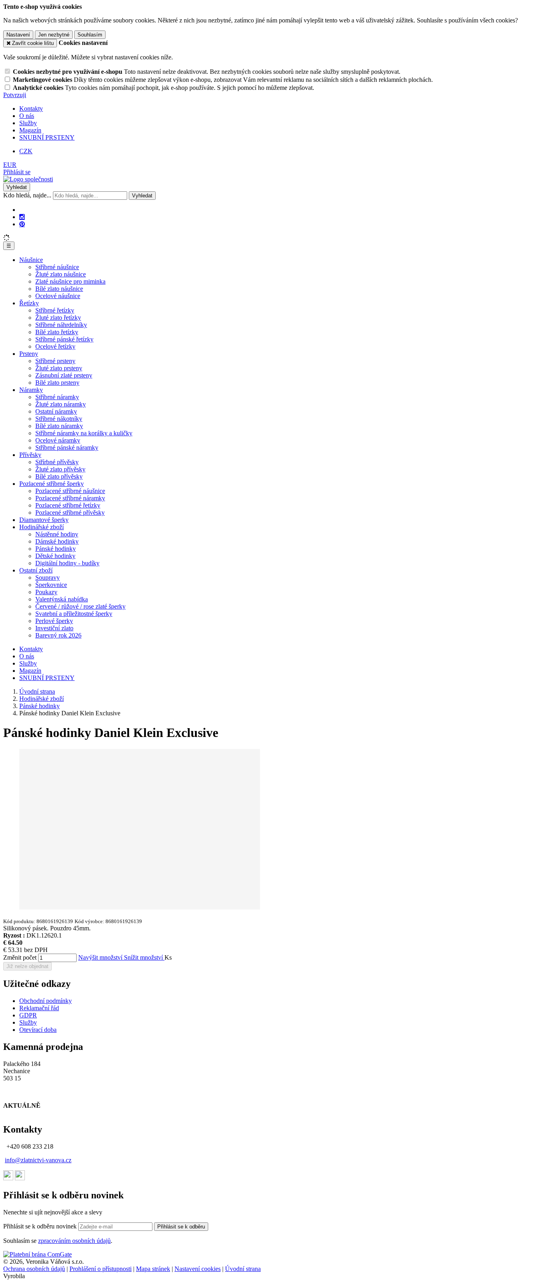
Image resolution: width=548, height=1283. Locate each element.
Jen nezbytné (53, 35)
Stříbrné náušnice (57, 267)
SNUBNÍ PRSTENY (47, 137)
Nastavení (18, 35)
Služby (28, 123)
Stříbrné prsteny (55, 360)
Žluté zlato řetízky (58, 317)
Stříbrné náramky (57, 397)
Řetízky (29, 303)
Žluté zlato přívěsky (60, 469)
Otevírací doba (38, 1029)
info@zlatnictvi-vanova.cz (38, 1160)
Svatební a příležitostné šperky (73, 613)
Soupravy (47, 577)
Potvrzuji (14, 94)
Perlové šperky (54, 620)
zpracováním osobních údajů (74, 1240)
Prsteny (28, 353)
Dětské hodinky (55, 555)
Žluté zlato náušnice (60, 274)
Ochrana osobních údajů (34, 1268)
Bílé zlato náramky (59, 425)
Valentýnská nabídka (61, 599)
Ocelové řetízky (55, 346)
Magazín (30, 130)
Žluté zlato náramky (60, 404)
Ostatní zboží (36, 570)
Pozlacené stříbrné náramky (70, 498)
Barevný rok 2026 (58, 635)
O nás (26, 115)
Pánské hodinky (55, 548)
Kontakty (31, 108)
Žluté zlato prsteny (58, 368)
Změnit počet (20, 957)
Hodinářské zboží (41, 527)
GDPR (28, 1015)
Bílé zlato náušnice (59, 288)
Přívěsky (30, 454)
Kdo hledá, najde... (27, 195)
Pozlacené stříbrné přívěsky (70, 512)
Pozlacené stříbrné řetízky (67, 505)
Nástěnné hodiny (56, 534)
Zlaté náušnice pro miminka (70, 281)
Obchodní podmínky (45, 1000)
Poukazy (46, 592)
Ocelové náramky (57, 440)
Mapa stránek (153, 1268)
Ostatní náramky (56, 411)
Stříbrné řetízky (54, 310)
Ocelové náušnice (57, 295)
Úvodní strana (243, 1268)
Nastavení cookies (198, 1268)
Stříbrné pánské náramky (66, 447)
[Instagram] (22, 217)
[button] (9, 164)
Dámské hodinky (57, 541)
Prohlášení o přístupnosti (100, 1268)
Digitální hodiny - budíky (67, 563)
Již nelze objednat (27, 966)
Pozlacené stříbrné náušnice (70, 490)
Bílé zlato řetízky (56, 332)
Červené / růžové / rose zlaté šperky (80, 606)
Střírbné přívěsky (57, 462)
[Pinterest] (22, 224)
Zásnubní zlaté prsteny (63, 375)
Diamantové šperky (44, 519)
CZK (25, 151)
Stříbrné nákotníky (58, 418)
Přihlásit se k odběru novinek (40, 1226)
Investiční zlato (54, 628)
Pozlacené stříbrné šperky (51, 483)
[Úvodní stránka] (28, 179)
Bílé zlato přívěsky (59, 476)
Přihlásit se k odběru (181, 1227)
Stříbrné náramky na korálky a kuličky (83, 433)
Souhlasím (89, 35)
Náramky (31, 389)
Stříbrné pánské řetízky (64, 339)
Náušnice (31, 259)
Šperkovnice (51, 584)
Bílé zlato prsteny (57, 382)
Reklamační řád (39, 1008)
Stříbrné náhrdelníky (61, 324)
